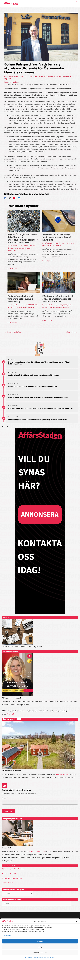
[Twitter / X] (10, 198)
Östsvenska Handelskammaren (49, 76)
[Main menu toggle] (74, 3)
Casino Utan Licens (9, 883)
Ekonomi (10, 307)
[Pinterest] (14, 198)
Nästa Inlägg (72, 332)
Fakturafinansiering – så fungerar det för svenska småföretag (20, 299)
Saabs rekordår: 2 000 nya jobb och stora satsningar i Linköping (56, 237)
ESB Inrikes (33, 76)
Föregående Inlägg (12, 332)
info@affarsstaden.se (37, 851)
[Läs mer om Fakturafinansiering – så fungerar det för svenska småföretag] (24, 283)
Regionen (7, 79)
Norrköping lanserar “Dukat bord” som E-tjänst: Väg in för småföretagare (37, 420)
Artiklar (35, 305)
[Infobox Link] (40, 634)
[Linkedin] (19, 198)
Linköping (20, 248)
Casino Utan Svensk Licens (12, 878)
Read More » (12, 268)
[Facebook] (5, 198)
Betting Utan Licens (9, 873)
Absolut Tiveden (62, 774)
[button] (77, 921)
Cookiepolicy (28, 957)
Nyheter (58, 245)
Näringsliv (27, 248)
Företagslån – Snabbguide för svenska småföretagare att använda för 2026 (58, 299)
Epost (5, 798)
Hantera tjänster (8, 935)
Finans (24, 307)
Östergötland (12, 250)
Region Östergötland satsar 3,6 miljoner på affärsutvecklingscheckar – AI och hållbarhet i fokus (23, 238)
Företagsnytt (12, 248)
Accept (40, 941)
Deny (40, 947)
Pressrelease (66, 76)
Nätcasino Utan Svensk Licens (13, 869)
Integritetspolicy (38, 957)
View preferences (40, 952)
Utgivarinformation (49, 957)
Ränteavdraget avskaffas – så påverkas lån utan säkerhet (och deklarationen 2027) (41, 408)
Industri (45, 245)
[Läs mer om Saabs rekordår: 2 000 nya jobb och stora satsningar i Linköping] (58, 221)
